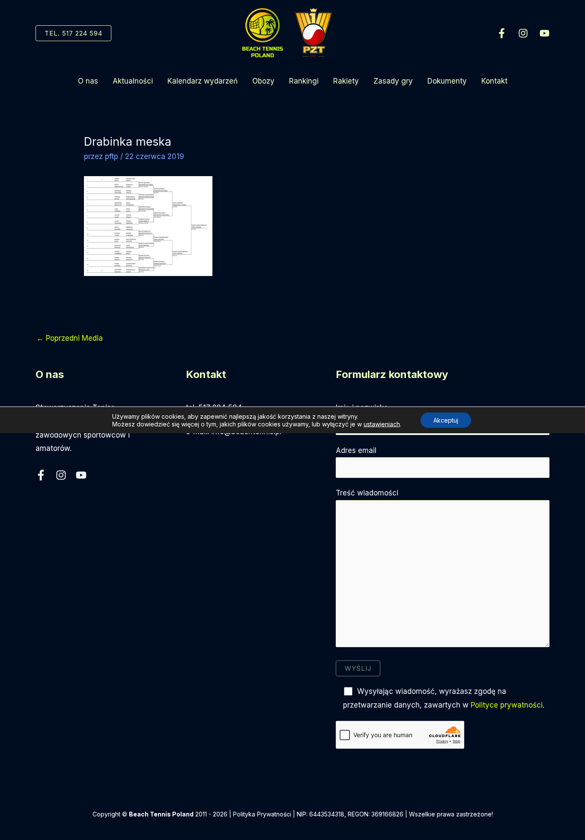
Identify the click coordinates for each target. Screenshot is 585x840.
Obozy (263, 81)
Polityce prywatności (507, 705)
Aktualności (133, 81)
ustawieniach (382, 424)
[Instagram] (523, 33)
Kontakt (494, 81)
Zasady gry (393, 81)
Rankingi (304, 81)
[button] (73, 33)
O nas (88, 81)
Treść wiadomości (367, 493)
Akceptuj (445, 420)
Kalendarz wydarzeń (202, 81)
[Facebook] (502, 33)
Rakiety (346, 81)
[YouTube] (544, 33)
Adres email (356, 450)
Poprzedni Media (69, 338)
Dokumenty (447, 81)
